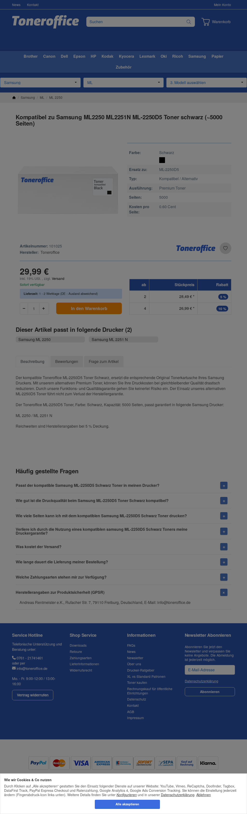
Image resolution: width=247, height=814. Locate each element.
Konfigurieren (127, 794)
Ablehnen (203, 794)
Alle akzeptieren (127, 804)
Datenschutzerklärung (177, 794)
